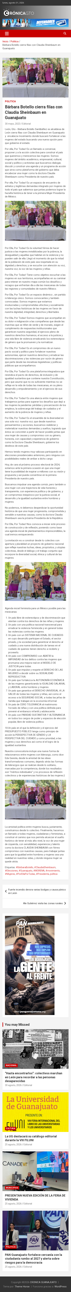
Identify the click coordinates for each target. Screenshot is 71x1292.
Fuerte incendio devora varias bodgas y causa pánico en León (37, 891)
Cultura (10, 1128)
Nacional (11, 1065)
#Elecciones (11, 870)
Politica (10, 101)
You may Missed (17, 1025)
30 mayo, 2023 (12, 123)
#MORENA (39, 870)
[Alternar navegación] (6, 33)
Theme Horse (22, 1286)
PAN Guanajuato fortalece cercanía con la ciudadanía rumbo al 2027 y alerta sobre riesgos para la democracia (33, 1258)
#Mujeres (10, 874)
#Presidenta (42, 874)
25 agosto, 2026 (13, 1144)
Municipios (12, 1188)
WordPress (60, 1286)
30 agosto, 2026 (13, 1085)
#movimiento (53, 870)
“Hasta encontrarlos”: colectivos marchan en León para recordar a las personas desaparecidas (33, 1077)
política (53, 874)
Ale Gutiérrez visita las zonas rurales (43, 903)
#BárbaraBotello (24, 867)
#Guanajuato (25, 870)
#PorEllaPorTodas (25, 874)
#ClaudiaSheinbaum (45, 867)
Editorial (26, 123)
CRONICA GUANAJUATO (43, 1282)
